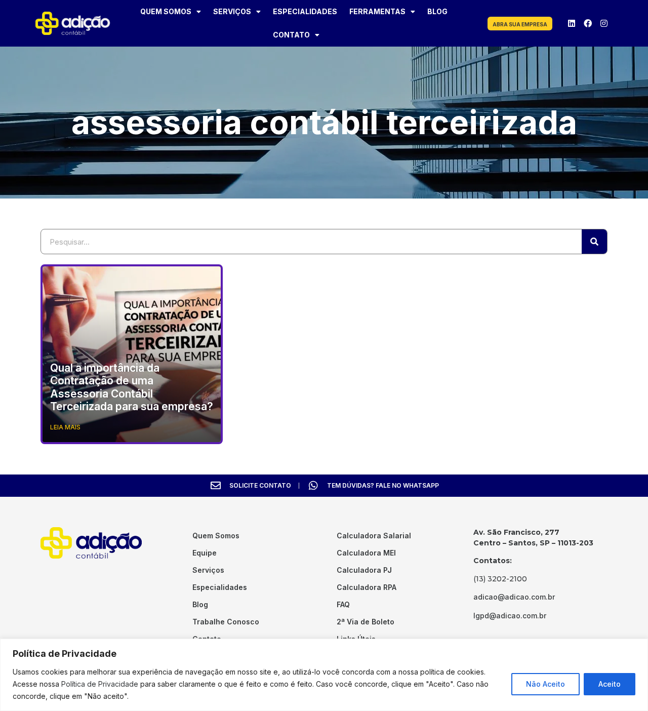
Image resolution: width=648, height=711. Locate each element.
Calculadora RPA (366, 587)
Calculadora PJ (364, 570)
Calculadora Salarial (374, 535)
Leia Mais (65, 427)
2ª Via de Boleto (365, 621)
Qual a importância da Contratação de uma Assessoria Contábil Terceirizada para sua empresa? (131, 387)
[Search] (594, 241)
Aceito (609, 684)
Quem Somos (165, 11)
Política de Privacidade (99, 684)
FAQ (343, 604)
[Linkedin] (571, 23)
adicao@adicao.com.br (514, 596)
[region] (324, 675)
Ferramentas (377, 11)
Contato (291, 34)
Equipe (204, 552)
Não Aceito (545, 684)
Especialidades (305, 11)
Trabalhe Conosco (225, 621)
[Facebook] (588, 23)
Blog (437, 11)
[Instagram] (604, 23)
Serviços (232, 11)
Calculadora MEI (366, 552)
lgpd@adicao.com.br (509, 615)
